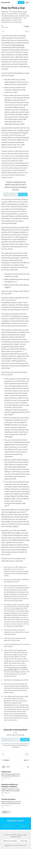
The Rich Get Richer (8, 799)
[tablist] (6, 767)
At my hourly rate (18, 45)
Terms (25, 835)
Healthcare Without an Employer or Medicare (9, 785)
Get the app (23, 841)
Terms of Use (23, 743)
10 (8, 505)
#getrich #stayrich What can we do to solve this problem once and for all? (10, 775)
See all (5, 812)
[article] (15, 776)
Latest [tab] (8, 767)
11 (26, 511)
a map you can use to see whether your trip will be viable (15, 668)
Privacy (20, 835)
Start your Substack (11, 841)
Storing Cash (6, 772)
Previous (6, 760)
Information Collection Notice (18, 745)
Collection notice (15, 836)
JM (2, 25)
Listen (27, 26)
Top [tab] (3, 767)
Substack (7, 845)
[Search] (28, 767)
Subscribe (21, 2)
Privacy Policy (15, 747)
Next (25, 760)
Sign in (27, 2)
